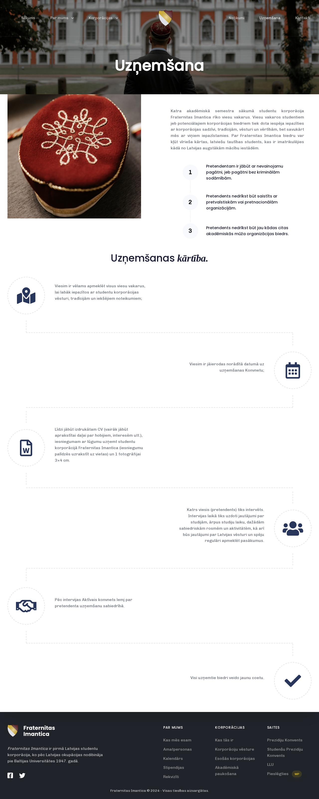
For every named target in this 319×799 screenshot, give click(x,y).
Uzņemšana (269, 18)
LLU (270, 764)
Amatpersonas (177, 749)
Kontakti (302, 18)
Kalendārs (173, 758)
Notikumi (236, 18)
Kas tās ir (224, 740)
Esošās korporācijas (235, 758)
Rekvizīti (171, 776)
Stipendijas (173, 767)
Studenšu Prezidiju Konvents (285, 752)
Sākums (28, 18)
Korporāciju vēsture (234, 749)
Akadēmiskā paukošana (227, 770)
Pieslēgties (283, 773)
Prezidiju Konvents (285, 740)
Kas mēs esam (177, 740)
